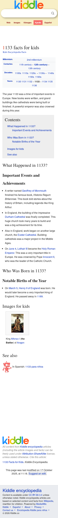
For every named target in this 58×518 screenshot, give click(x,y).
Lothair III (22, 248)
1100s (18, 73)
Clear (46, 13)
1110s (25, 73)
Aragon (20, 342)
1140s (51, 73)
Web (8, 22)
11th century (25, 64)
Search (52, 13)
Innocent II (48, 257)
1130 (18, 81)
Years (9, 81)
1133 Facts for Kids (13, 462)
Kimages (28, 22)
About (27, 507)
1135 (50, 81)
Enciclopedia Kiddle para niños (32, 510)
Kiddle (6, 507)
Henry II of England (29, 288)
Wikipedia (48, 500)
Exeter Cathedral (27, 235)
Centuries (8, 63)
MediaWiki (41, 503)
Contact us (8, 510)
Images (17, 22)
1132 (29, 81)
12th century (40, 64)
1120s (33, 73)
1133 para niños (34, 366)
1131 (24, 81)
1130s (42, 73)
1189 (40, 296)
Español (48, 22)
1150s (31, 76)
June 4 (12, 248)
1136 (34, 85)
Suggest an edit (37, 473)
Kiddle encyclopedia (31, 446)
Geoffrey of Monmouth (34, 190)
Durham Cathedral (15, 217)
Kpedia (38, 22)
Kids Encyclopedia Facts (14, 51)
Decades (8, 72)
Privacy (37, 507)
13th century (34, 68)
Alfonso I (15, 338)
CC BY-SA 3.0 (35, 494)
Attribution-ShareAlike (34, 453)
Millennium (7, 59)
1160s (38, 76)
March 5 (13, 288)
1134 (44, 81)
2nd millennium (34, 59)
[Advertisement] (29, 34)
